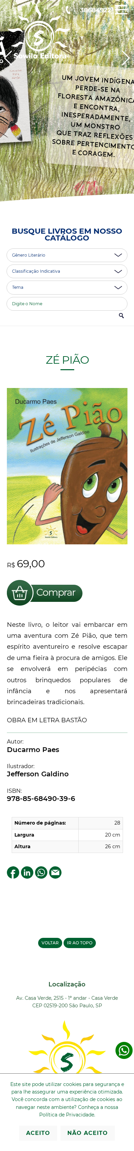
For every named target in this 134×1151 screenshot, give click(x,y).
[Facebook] (13, 876)
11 (92, 10)
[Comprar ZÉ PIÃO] (44, 606)
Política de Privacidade (66, 1115)
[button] (126, 58)
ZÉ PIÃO (67, 359)
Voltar (50, 942)
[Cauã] (67, 109)
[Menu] (121, 14)
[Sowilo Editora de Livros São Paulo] (39, 57)
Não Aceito (87, 1133)
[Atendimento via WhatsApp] (124, 1057)
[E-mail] (55, 876)
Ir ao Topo (79, 942)
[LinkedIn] (27, 876)
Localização (67, 984)
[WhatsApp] (41, 876)
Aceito (38, 1133)
